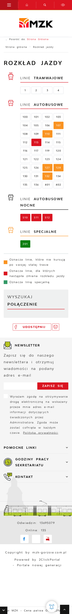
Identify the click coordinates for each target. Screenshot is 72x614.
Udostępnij (34, 327)
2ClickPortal (49, 559)
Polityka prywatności (40, 432)
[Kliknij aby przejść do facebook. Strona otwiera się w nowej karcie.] (24, 539)
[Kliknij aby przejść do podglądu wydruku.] (55, 327)
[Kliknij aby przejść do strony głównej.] (27, 5)
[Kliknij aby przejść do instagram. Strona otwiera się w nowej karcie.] (36, 539)
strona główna (38, 39)
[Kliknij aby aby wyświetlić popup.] (51, 606)
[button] (3, 610)
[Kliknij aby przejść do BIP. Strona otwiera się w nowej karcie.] (48, 539)
